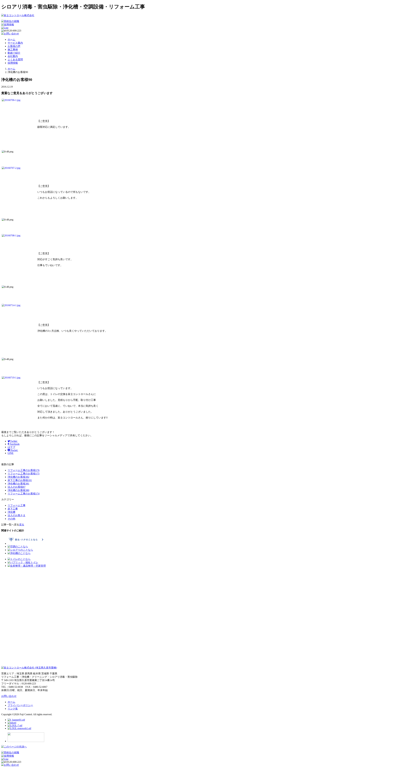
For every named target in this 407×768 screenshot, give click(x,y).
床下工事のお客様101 (20, 480)
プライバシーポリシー (20, 705)
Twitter (14, 441)
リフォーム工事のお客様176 (23, 470)
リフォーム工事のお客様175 (23, 473)
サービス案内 (15, 42)
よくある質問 (15, 59)
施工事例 (13, 49)
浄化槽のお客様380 (18, 490)
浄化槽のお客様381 (18, 483)
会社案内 (13, 56)
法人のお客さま (16, 515)
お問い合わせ (9, 696)
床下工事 (13, 508)
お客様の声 (14, 46)
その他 (11, 518)
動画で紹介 (14, 52)
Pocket (14, 450)
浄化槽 (11, 512)
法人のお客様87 (16, 487)
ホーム (11, 39)
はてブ (11, 447)
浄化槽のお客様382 (18, 477)
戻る (21, 524)
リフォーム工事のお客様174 (23, 493)
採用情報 (13, 63)
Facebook (14, 444)
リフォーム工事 (16, 505)
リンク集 (13, 708)
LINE (11, 453)
